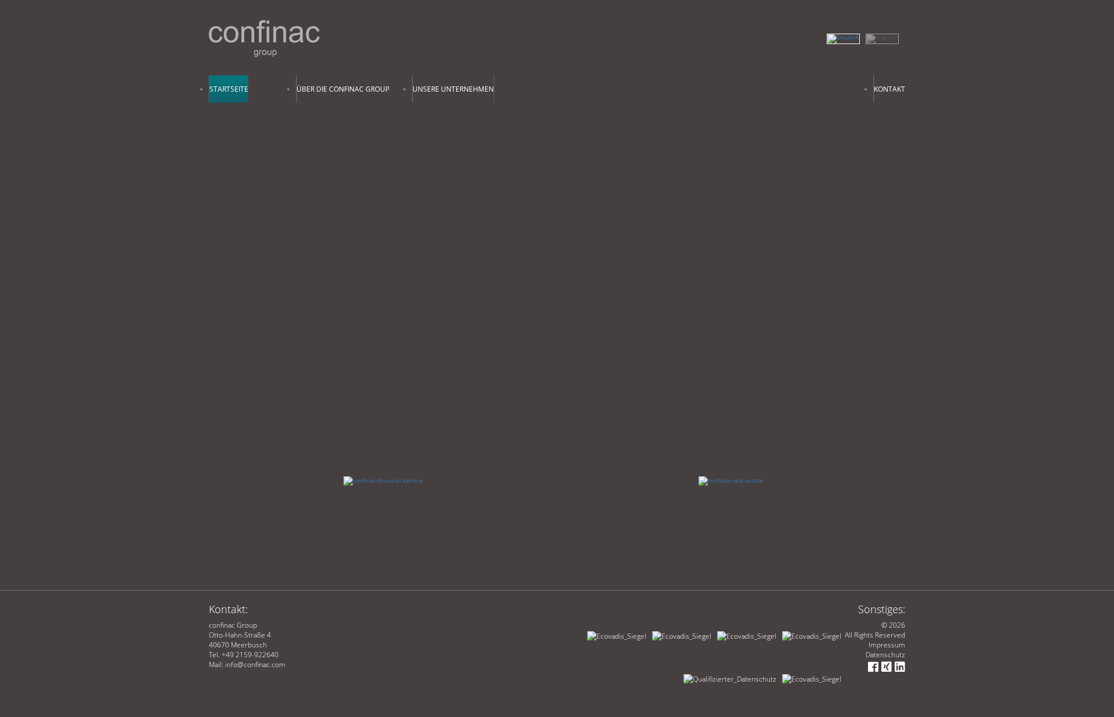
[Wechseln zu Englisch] (885, 36)
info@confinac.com (255, 664)
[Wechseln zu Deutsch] (846, 36)
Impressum (887, 645)
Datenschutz (885, 655)
